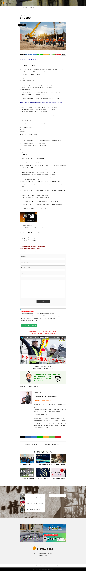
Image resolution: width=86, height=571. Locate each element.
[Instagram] (38, 557)
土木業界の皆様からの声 (44, 565)
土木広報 (22, 24)
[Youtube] (45, 557)
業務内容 (36, 565)
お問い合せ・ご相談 (59, 565)
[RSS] (47, 557)
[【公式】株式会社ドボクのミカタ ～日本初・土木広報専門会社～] (8, 2)
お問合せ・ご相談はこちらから (29, 325)
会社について (29, 565)
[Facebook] (43, 557)
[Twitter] (40, 557)
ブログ (52, 565)
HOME (24, 565)
